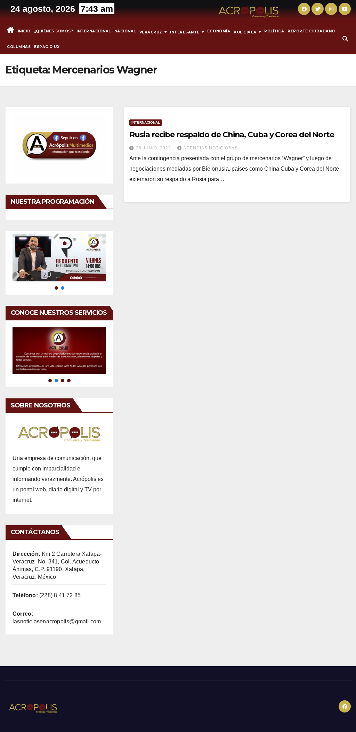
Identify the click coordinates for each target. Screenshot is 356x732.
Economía (218, 31)
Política (274, 31)
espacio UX (46, 47)
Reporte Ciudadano (311, 31)
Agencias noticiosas (210, 148)
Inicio (24, 31)
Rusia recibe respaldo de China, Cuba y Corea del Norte (231, 134)
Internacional (93, 31)
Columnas (19, 47)
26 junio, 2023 (154, 148)
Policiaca (246, 32)
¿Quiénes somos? (53, 31)
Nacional (125, 31)
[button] (345, 39)
